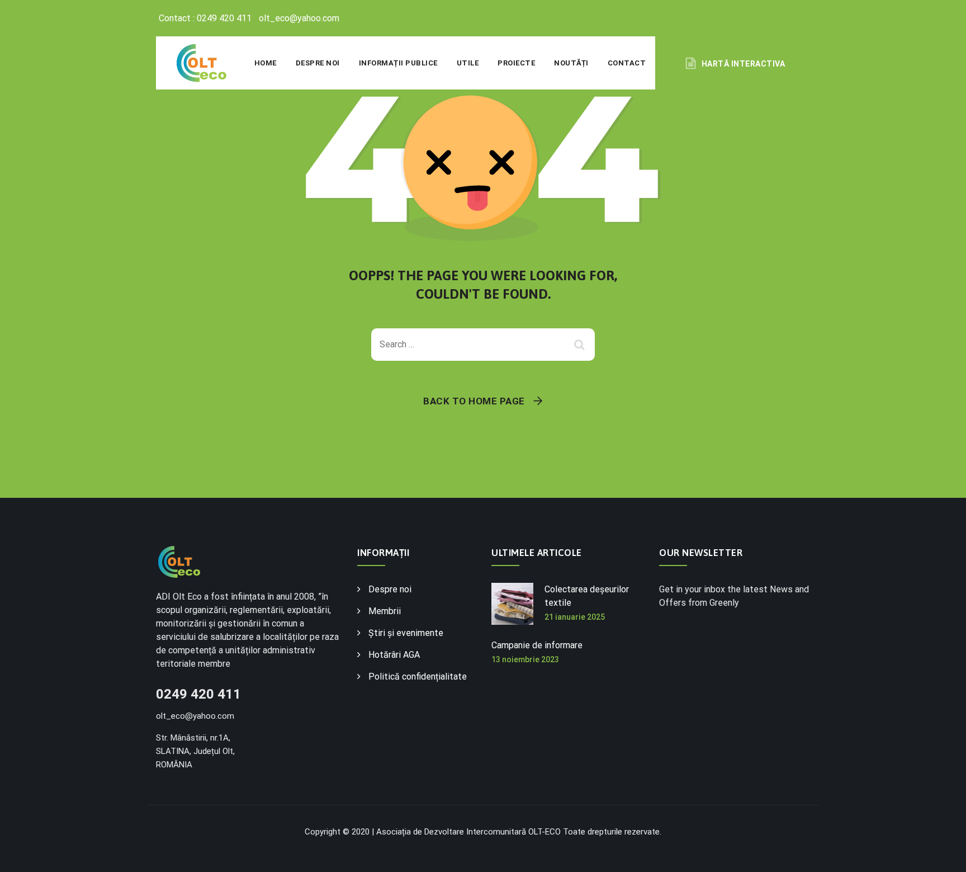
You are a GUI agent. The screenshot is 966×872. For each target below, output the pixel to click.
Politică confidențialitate (417, 676)
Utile (468, 63)
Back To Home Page (474, 401)
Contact (627, 63)
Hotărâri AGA (394, 654)
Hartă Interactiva (743, 63)
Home (265, 63)
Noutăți (571, 63)
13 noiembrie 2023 (525, 659)
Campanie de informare (537, 645)
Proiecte (516, 63)
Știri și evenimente (405, 633)
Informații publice (398, 63)
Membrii (384, 611)
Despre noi (318, 63)
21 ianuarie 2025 (574, 616)
